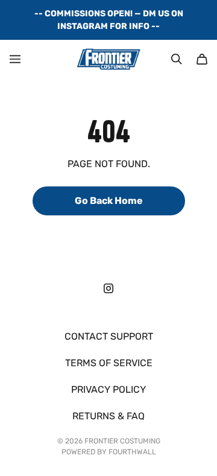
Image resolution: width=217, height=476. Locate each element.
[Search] (176, 59)
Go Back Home (109, 200)
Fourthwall (132, 452)
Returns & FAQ (108, 416)
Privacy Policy (108, 389)
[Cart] (202, 59)
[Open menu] (15, 59)
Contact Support (108, 336)
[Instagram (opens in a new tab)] (108, 288)
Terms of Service (109, 363)
